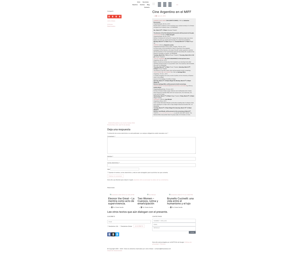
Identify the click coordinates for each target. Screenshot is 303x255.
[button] (153, 4)
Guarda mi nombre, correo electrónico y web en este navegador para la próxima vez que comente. (138, 172)
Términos (162, 244)
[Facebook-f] (109, 234)
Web (108, 169)
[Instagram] (113, 234)
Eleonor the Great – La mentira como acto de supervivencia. (121, 201)
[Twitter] (117, 234)
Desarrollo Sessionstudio (114, 250)
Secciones (146, 2)
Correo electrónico (113, 162)
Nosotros (135, 4)
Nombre (110, 156)
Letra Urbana (111, 21)
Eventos (142, 4)
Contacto (147, 7)
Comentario (111, 136)
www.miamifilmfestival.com (166, 113)
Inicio (138, 2)
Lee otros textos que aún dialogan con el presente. (137, 211)
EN (177, 5)
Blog (148, 4)
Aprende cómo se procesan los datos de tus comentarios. (151, 180)
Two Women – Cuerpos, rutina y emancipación (148, 201)
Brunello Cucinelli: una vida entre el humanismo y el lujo (180, 201)
